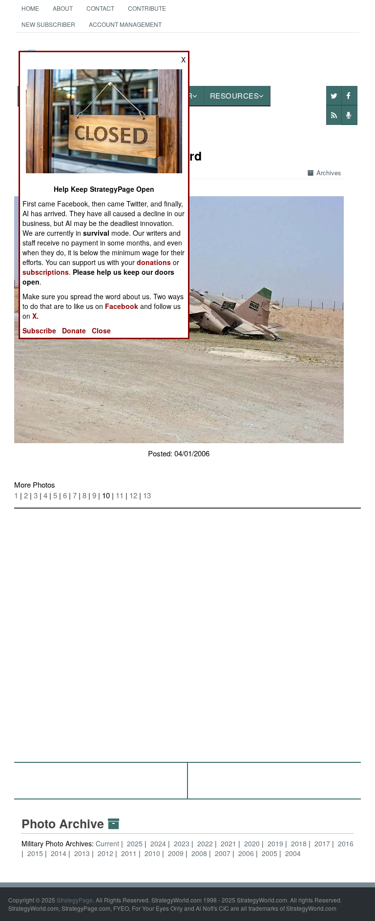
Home (30, 8)
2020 (252, 843)
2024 (158, 843)
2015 (35, 853)
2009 (176, 853)
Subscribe (39, 330)
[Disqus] (187, 631)
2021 (228, 843)
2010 (152, 853)
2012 (105, 853)
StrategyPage (75, 900)
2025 (135, 843)
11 (120, 495)
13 (147, 495)
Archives (328, 172)
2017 (322, 843)
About (63, 8)
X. (35, 316)
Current (108, 843)
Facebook (121, 306)
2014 (58, 853)
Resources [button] (234, 95)
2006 (246, 853)
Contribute (147, 8)
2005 (269, 853)
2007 (222, 853)
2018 (299, 843)
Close (101, 330)
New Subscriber (48, 24)
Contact (100, 8)
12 (133, 495)
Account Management (125, 24)
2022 (205, 843)
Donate (74, 330)
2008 (199, 853)
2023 (181, 843)
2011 (129, 853)
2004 (293, 853)
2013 (82, 853)
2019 (275, 843)
